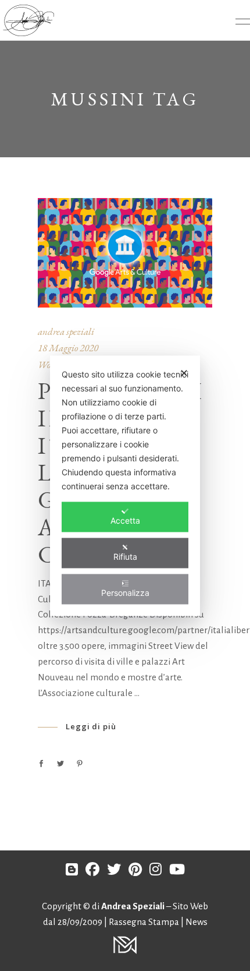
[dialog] (125, 485)
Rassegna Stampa (145, 922)
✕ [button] (184, 372)
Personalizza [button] (125, 592)
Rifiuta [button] (125, 556)
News (196, 922)
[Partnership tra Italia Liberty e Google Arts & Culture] (125, 253)
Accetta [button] (125, 520)
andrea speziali (66, 331)
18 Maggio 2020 (68, 347)
